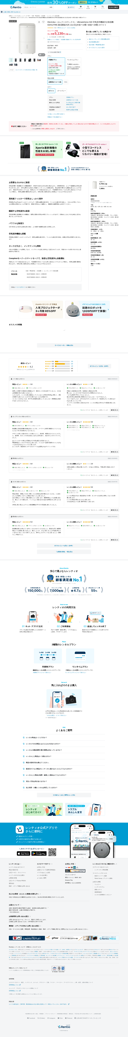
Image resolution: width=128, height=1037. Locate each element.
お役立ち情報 (97, 881)
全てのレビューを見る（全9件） (99, 366)
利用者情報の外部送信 (62, 1013)
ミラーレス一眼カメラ (50, 949)
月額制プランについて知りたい (42, 672)
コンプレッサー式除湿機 (51, 271)
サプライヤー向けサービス (100, 867)
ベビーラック (30, 957)
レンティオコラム (99, 887)
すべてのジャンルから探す (97, 47)
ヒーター (104, 955)
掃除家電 (14, 955)
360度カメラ (69, 949)
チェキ (52, 951)
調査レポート (98, 889)
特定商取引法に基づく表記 (31, 1013)
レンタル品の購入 (42, 875)
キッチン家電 (80, 955)
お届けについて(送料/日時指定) (46, 870)
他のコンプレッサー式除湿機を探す (99, 39)
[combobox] (39, 7)
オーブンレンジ (61, 955)
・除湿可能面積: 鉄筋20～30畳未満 (36, 277)
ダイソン (100, 953)
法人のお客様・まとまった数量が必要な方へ (24, 894)
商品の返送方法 (13, 870)
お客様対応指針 (97, 1013)
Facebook (32, 1018)
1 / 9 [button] (43, 54)
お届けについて (14, 905)
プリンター (30, 953)
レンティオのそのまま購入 (17, 875)
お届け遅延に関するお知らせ (11, 12)
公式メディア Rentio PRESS (17, 880)
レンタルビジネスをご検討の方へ (104, 864)
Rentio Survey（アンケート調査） (104, 878)
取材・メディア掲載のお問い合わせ (19, 886)
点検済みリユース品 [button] (72, 100)
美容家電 (43, 955)
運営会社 (11, 883)
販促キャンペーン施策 (101, 875)
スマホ (52, 953)
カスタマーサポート (44, 864)
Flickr (61, 1018)
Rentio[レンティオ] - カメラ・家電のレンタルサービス (25, 947)
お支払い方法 (41, 867)
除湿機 (39, 271)
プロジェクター (58, 953)
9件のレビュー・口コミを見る (66, 27)
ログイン (72, 7)
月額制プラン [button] (70, 97)
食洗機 (54, 955)
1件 (72, 366)
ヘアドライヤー (30, 955)
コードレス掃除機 (113, 953)
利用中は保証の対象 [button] (72, 109)
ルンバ (84, 953)
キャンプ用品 (61, 957)
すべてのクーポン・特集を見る (64, 345)
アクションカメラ (79, 949)
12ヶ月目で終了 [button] (71, 107)
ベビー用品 (39, 957)
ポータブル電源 (69, 957)
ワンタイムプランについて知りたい (75, 672)
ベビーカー (23, 957)
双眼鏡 (36, 951)
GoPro (63, 949)
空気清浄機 (65, 953)
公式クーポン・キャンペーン (17, 872)
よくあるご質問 (41, 878)
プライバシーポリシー (50, 1013)
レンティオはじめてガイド (17, 867)
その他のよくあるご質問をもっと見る (64, 795)
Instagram (52, 1018)
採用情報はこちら (14, 985)
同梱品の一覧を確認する (54, 117)
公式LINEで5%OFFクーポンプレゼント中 (88, 1018)
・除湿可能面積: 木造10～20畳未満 (36, 274)
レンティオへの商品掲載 (101, 869)
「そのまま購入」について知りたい (56, 715)
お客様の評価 (13, 878)
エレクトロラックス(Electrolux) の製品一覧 (26, 70)
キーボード (36, 953)
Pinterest (69, 1018)
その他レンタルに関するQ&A (56, 114)
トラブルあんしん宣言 (43, 872)
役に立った (115, 410)
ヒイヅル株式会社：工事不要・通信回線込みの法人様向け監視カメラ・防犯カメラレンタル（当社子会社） (38, 1004)
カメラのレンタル (13, 949)
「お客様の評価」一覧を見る (64, 551)
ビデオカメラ (97, 949)
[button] (39, 22)
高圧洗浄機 (109, 955)
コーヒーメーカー (70, 955)
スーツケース (77, 957)
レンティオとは (14, 864)
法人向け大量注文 (113, 7)
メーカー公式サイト (20, 287)
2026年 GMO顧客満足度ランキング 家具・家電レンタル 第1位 (64, 583)
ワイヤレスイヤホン (78, 951)
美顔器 (36, 955)
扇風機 (99, 955)
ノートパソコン (17, 953)
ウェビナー (98, 884)
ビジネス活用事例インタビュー (103, 894)
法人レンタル (113, 951)
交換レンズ (58, 949)
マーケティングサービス (100, 873)
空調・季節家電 (30, 271)
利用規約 (41, 1013)
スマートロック (87, 951)
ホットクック (49, 955)
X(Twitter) (42, 1018)
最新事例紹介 (98, 892)
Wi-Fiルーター (46, 953)
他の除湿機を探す (94, 42)
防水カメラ (111, 949)
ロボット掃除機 (93, 953)
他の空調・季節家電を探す (97, 44)
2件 (72, 361)
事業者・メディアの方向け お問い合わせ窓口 (24, 926)
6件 (72, 364)
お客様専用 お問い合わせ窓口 (19, 916)
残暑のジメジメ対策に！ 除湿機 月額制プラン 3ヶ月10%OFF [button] (64, 39)
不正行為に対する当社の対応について (83, 1013)
